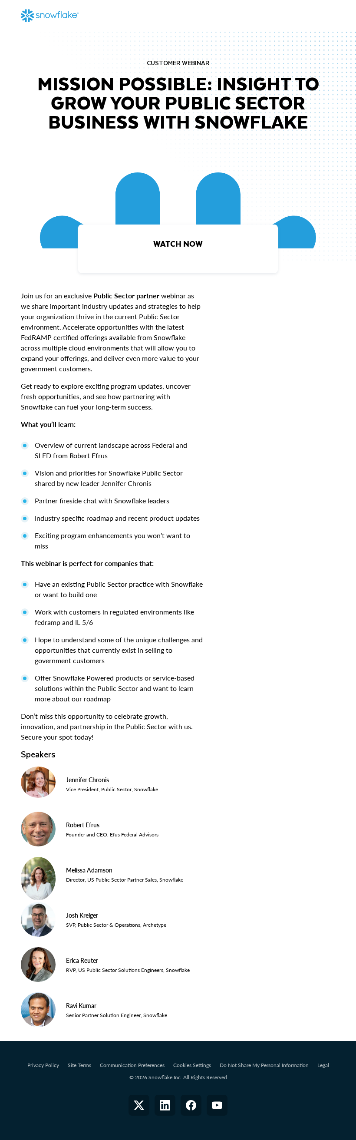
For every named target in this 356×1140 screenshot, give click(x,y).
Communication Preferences (132, 1065)
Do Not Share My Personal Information (264, 1065)
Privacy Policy (43, 1065)
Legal (323, 1065)
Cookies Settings (192, 1065)
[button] (139, 1105)
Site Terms (79, 1065)
